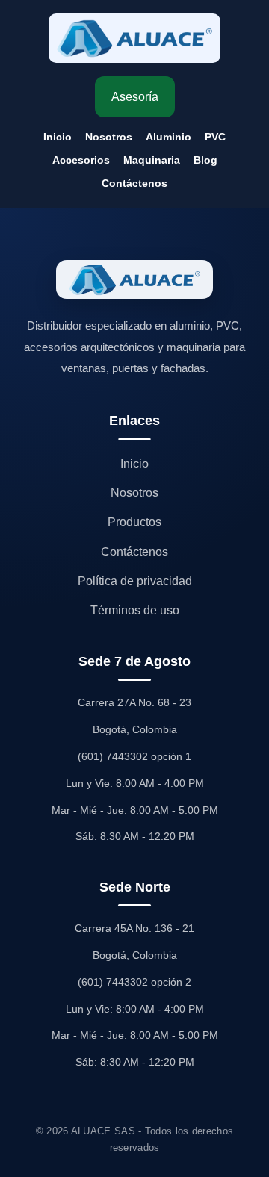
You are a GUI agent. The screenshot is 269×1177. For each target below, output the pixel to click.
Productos (134, 522)
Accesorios (81, 160)
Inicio (57, 137)
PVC (215, 137)
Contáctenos (134, 183)
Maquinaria (151, 160)
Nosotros (108, 137)
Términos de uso (134, 610)
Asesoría (134, 96)
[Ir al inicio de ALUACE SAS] (134, 38)
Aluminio (168, 137)
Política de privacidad (135, 581)
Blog (205, 160)
